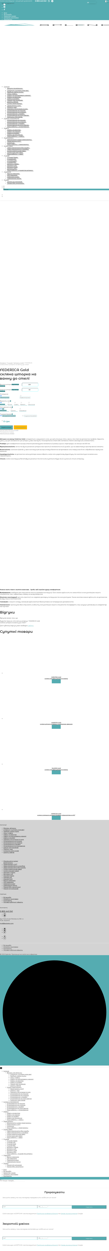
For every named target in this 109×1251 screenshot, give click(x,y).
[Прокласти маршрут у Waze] (4, 938)
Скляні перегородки (14, 103)
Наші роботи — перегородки (18, 144)
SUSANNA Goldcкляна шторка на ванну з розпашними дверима (56, 723)
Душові (6, 156)
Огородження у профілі (15, 113)
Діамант (22, 404)
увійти (31, 625)
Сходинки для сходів (14, 117)
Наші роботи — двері (15, 154)
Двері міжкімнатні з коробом (18, 149)
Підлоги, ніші (12, 107)
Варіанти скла (5, 401)
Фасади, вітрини (9, 828)
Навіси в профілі (13, 98)
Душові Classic (12, 157)
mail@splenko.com (7, 923)
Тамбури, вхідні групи (15, 92)
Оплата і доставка (11, 17)
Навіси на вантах (14, 97)
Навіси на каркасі (13, 131)
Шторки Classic (13, 164)
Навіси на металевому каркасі (18, 95)
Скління (7, 87)
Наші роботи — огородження (18, 126)
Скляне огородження (11, 118)
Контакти (8, 19)
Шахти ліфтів (12, 102)
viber (49, 1)
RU (92, 2)
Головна (3, 363)
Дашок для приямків (14, 100)
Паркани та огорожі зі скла (17, 109)
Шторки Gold (12, 167)
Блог (5, 13)
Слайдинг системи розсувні (17, 90)
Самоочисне (31, 404)
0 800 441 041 (40, 1)
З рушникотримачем (30, 416)
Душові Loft (11, 159)
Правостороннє (25, 397)
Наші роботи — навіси (15, 136)
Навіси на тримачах (15, 134)
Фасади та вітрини (14, 88)
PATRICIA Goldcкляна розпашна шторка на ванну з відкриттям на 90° (56, 814)
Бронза (10, 404)
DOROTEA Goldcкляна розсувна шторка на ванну (56, 677)
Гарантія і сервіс (10, 16)
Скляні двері (8, 146)
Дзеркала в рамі (13, 177)
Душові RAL (11, 162)
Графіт (16, 404)
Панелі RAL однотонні (15, 183)
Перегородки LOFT (14, 105)
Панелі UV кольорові (14, 181)
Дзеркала (7, 172)
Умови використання (69, 1213)
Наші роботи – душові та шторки (20, 170)
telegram (52, 1)
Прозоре (2, 404)
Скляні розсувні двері (15, 152)
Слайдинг (11, 143)
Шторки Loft (12, 165)
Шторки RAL (12, 168)
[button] (3, 186)
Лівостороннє (5, 397)
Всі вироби (8, 14)
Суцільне (13, 410)
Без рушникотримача (9, 416)
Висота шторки (9, 385)
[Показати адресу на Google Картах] (4, 936)
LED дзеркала (12, 175)
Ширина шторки (9, 390)
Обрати (56, 681)
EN (95, 2)
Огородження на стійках (16, 112)
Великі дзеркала (13, 173)
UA (88, 2)
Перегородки (9, 138)
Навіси (6, 128)
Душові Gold (11, 160)
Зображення (22, 410)
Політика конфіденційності (47, 1213)
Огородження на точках (16, 110)
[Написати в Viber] (4, 914)
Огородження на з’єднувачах (18, 115)
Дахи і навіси (12, 94)
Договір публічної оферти (13, 902)
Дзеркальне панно (14, 178)
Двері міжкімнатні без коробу (18, 147)
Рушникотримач (6, 414)
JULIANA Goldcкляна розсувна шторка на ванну (56, 768)
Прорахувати (20, 427)
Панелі (6, 180)
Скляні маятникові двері (16, 151)
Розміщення (4, 394)
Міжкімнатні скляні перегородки (19, 139)
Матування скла (6, 407)
